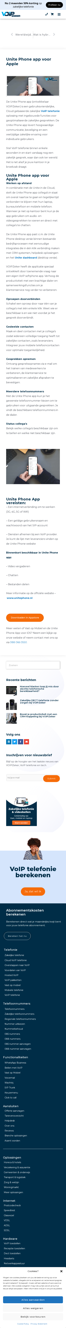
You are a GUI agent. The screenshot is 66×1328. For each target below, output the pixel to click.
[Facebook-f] (20, 741)
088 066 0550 (18, 642)
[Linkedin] (8, 741)
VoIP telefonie (50, 111)
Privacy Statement (39, 1324)
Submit (51, 778)
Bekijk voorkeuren (33, 1316)
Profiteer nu (54, 4)
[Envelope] (26, 741)
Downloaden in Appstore (25, 617)
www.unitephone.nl (20, 598)
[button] (61, 1271)
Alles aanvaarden (33, 1299)
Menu (59, 14)
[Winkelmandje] (52, 14)
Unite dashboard (26, 257)
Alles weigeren (33, 1308)
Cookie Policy (23, 1324)
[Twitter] (14, 741)
